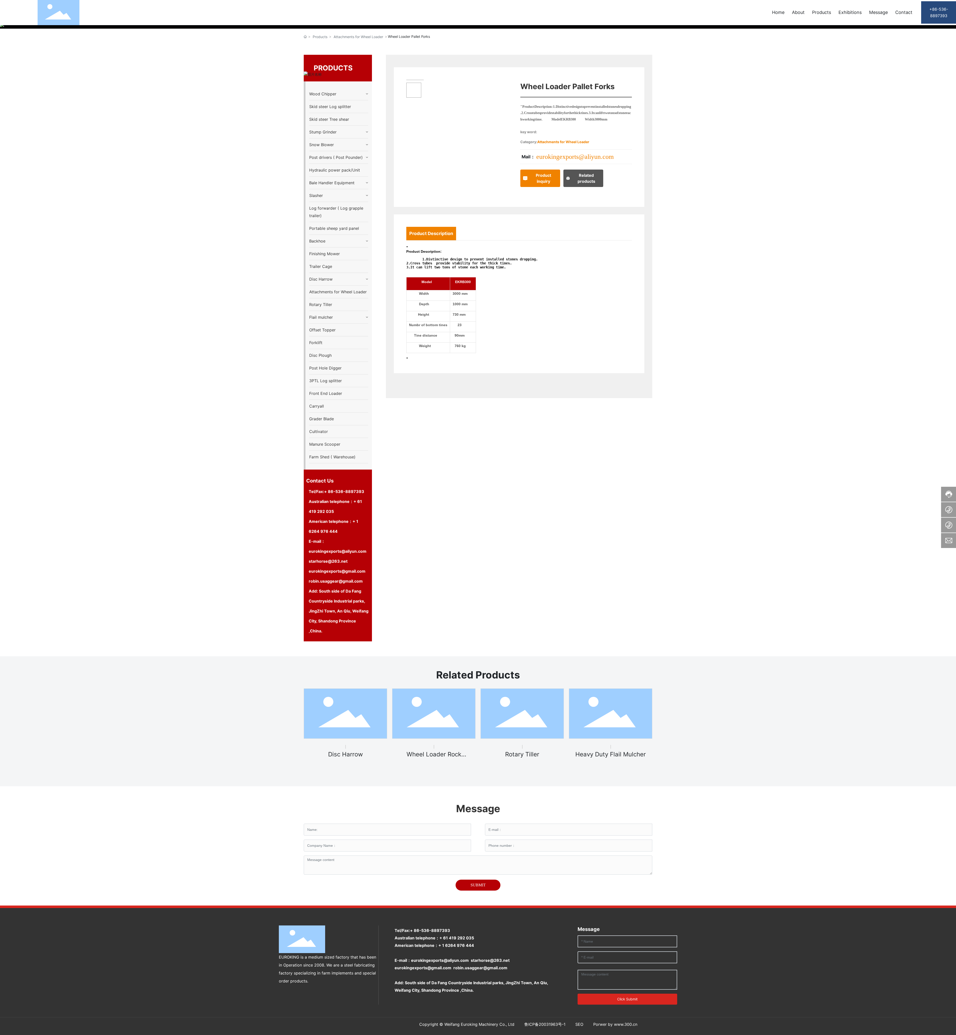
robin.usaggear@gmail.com (336, 581)
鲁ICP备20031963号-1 (544, 1024)
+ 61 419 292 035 (456, 937)
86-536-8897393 (346, 491)
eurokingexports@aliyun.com (337, 551)
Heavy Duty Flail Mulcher (610, 754)
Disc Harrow (345, 754)
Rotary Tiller (522, 754)
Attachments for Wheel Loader (358, 37)
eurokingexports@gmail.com (337, 571)
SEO (579, 1024)
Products (320, 37)
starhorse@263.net (328, 561)
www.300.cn (625, 1024)
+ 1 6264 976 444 (456, 945)
